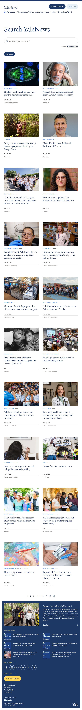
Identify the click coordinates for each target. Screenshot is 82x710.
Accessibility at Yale (10, 697)
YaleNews (10, 8)
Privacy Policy (8, 700)
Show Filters (9, 54)
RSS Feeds (7, 688)
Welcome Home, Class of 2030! (61, 12)
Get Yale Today (11, 678)
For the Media (8, 690)
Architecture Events (42, 12)
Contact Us (8, 693)
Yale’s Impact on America (25, 12)
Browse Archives (9, 685)
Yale (75, 705)
